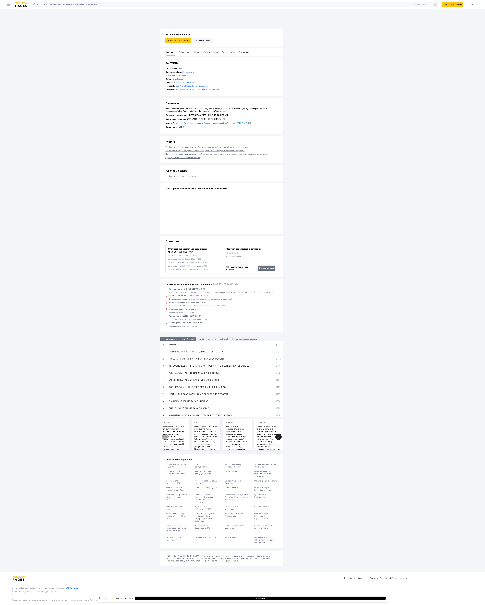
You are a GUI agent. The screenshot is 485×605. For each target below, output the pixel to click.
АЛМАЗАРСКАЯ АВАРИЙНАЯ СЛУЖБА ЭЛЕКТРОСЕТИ (195, 373)
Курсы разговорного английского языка (182, 158)
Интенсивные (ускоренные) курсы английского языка (189, 154)
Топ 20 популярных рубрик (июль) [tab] (213, 339)
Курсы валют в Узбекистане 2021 (202, 526)
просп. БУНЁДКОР (239, 123)
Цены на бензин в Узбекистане (262, 496)
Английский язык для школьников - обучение (225, 151)
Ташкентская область (193, 123)
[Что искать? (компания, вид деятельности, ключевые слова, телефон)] (34, 4)
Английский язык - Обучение (194, 147)
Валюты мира (230, 537)
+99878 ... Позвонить (178, 40)
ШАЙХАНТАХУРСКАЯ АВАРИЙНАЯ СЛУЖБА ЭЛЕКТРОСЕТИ (198, 394)
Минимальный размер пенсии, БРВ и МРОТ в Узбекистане (175, 515)
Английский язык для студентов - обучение (184, 151)
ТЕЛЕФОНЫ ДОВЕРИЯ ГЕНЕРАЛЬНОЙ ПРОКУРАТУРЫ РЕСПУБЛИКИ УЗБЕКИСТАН (209, 366)
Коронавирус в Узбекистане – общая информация (263, 539)
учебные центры (173, 176)
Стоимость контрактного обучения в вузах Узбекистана (176, 497)
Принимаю (260, 598)
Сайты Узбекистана (262, 506)
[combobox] (424, 4)
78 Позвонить (188, 72)
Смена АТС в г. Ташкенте (206, 537)
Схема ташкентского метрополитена (263, 526)
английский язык (189, 176)
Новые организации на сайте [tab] (244, 339)
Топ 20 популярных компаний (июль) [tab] (178, 339)
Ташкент (207, 123)
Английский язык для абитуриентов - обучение (229, 147)
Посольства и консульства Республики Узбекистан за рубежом (236, 497)
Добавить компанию (453, 4)
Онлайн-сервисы (232, 488)
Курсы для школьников (257, 154)
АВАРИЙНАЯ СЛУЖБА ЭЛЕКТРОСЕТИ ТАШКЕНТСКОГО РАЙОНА (201, 415)
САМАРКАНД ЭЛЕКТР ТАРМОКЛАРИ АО (188, 401)
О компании (362, 578)
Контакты (374, 578)
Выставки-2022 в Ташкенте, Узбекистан (175, 472)
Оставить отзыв (203, 40)
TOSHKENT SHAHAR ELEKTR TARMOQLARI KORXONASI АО (197, 387)
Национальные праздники (206, 488)
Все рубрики (349, 578)
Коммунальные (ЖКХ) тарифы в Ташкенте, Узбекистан (263, 473)
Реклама (383, 578)
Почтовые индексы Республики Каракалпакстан (262, 515)
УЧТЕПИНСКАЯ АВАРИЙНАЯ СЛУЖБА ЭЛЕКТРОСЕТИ (195, 380)
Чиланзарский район (221, 123)
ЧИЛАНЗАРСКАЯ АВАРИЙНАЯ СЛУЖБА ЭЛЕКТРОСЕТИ (196, 359)
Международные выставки (266, 481)
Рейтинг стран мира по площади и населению (205, 472)
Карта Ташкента (232, 471)
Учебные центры (173, 147)
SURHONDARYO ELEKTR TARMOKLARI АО (189, 408)
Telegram (74, 588)
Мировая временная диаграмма (234, 526)
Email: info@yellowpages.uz (23, 588)
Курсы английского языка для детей (230, 154)
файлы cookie (109, 598)
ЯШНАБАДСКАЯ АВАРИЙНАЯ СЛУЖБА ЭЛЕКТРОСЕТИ (196, 351)
